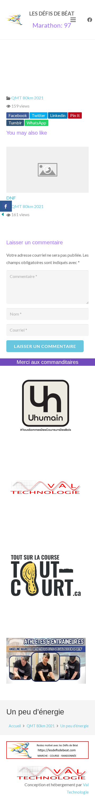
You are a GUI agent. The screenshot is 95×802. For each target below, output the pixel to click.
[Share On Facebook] (6, 206)
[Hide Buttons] (2, 215)
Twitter (38, 115)
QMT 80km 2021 (27, 97)
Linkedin (57, 115)
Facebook (17, 115)
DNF (11, 198)
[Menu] (73, 19)
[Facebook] (89, 19)
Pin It (75, 115)
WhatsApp (36, 122)
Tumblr (15, 122)
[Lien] (13, 19)
